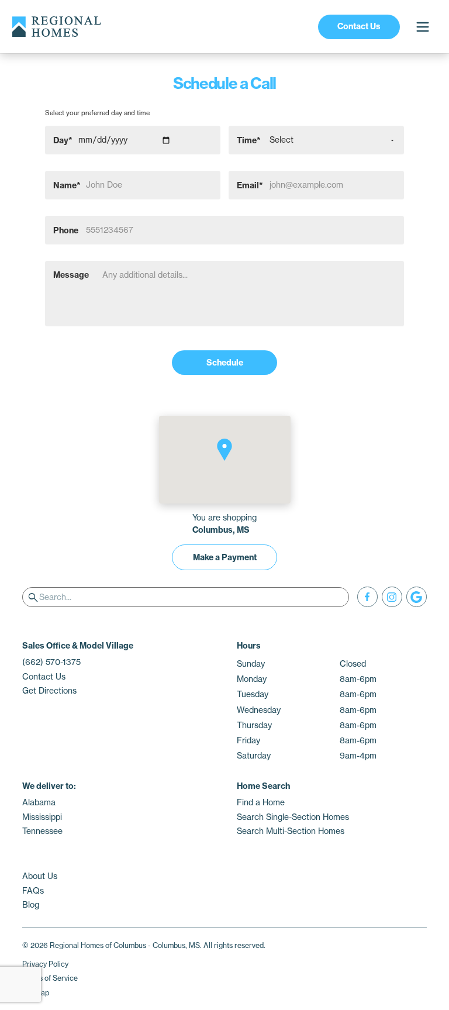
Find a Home (261, 802)
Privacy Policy (45, 964)
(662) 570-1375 (51, 662)
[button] (224, 449)
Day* (62, 140)
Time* (249, 140)
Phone (65, 230)
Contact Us (359, 26)
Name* (67, 185)
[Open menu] (422, 26)
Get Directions (49, 690)
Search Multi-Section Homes (290, 831)
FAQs (33, 890)
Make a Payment (225, 557)
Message (71, 275)
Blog (30, 904)
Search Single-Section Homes (293, 817)
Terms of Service (50, 978)
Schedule (224, 362)
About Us (39, 876)
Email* (250, 185)
